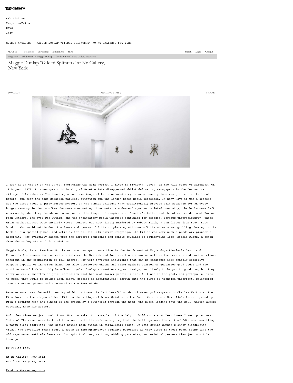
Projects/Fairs (18, 23)
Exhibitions (15, 18)
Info (9, 32)
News (9, 28)
